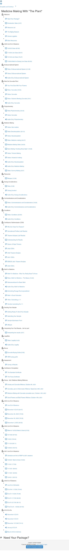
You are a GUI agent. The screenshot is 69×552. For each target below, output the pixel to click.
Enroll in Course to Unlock (34, 547)
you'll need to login (41, 544)
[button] (1, 2)
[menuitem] (1, 4)
